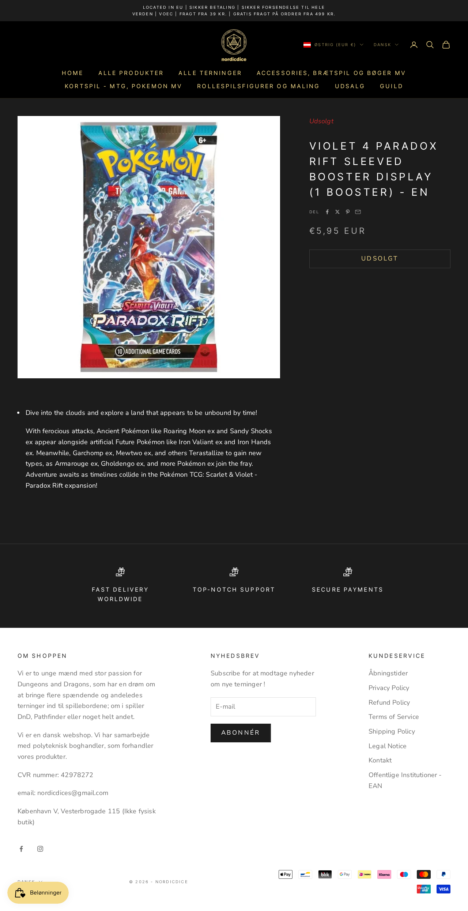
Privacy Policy (389, 687)
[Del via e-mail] (358, 212)
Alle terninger (210, 73)
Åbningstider (388, 673)
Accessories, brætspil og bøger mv (331, 73)
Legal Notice (388, 746)
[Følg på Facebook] (21, 848)
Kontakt (380, 760)
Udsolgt (380, 258)
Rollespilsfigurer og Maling (258, 86)
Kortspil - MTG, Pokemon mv (123, 86)
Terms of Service (394, 716)
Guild (391, 86)
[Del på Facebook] (327, 212)
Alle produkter (131, 73)
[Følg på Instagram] (40, 848)
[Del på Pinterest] (348, 212)
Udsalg (350, 86)
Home (72, 73)
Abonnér (240, 732)
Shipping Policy (392, 731)
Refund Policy (389, 702)
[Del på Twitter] (337, 212)
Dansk (382, 44)
